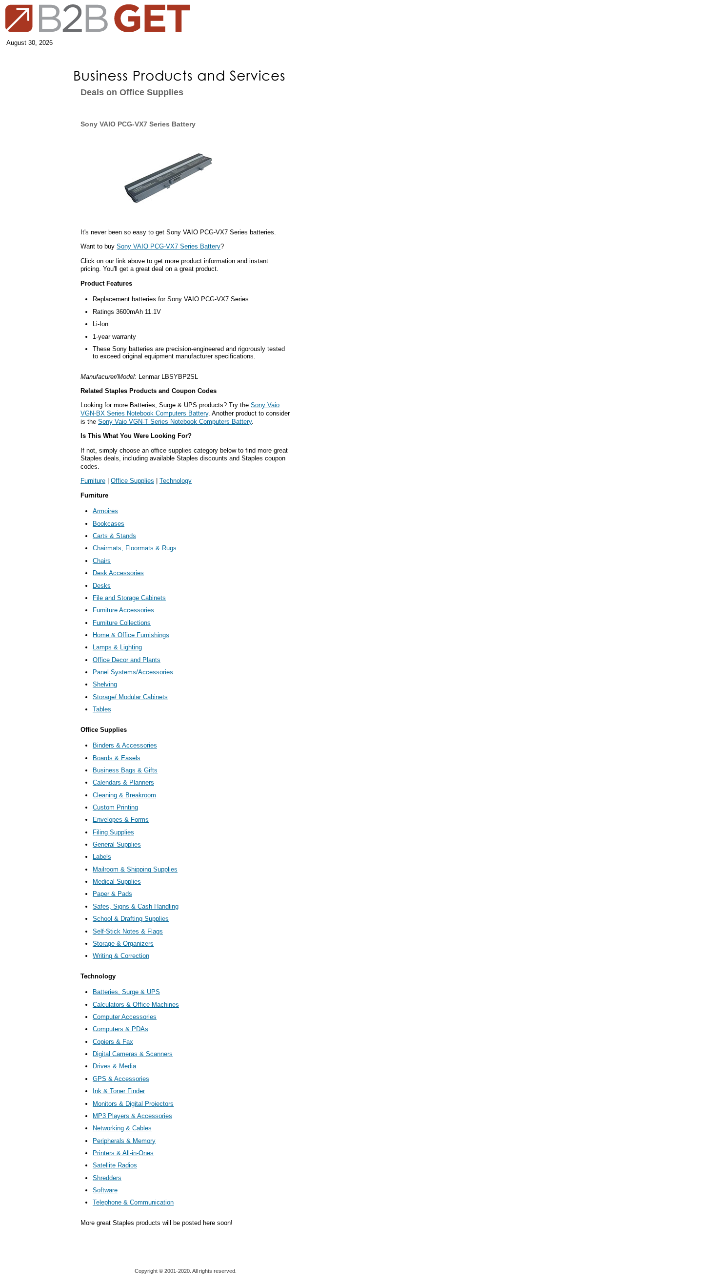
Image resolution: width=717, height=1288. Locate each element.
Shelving (105, 684)
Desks (102, 585)
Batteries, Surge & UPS (126, 992)
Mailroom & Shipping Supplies (135, 869)
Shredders (107, 1178)
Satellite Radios (115, 1165)
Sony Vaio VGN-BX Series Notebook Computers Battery (179, 409)
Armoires (105, 511)
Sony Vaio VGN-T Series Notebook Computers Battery (175, 421)
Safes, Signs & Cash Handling (136, 906)
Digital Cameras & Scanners (133, 1054)
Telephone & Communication (133, 1202)
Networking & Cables (122, 1128)
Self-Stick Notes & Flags (128, 931)
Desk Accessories (118, 573)
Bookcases (108, 523)
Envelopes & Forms (121, 819)
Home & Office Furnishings (131, 635)
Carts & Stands (114, 536)
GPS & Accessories (121, 1078)
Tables (102, 709)
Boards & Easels (116, 758)
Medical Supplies (117, 881)
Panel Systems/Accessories (133, 672)
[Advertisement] (31, 157)
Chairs (102, 560)
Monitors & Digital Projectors (133, 1103)
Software (105, 1190)
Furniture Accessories (123, 610)
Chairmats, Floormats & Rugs (135, 548)
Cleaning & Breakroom (124, 795)
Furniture (92, 480)
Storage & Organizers (123, 943)
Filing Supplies (113, 832)
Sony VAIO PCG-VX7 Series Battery (168, 246)
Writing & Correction (121, 955)
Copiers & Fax (113, 1041)
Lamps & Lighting (117, 647)
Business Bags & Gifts (125, 770)
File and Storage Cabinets (129, 598)
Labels (102, 856)
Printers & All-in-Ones (123, 1153)
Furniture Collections (122, 622)
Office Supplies (132, 480)
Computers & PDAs (120, 1029)
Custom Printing (115, 807)
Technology (175, 480)
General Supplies (117, 844)
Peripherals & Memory (124, 1140)
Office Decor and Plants (126, 660)
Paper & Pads (112, 893)
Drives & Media (114, 1066)
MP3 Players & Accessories (132, 1116)
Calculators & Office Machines (136, 1004)
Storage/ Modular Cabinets (130, 697)
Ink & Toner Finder (119, 1091)
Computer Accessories (125, 1016)
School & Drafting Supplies (131, 918)
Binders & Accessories (125, 745)
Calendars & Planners (123, 782)
